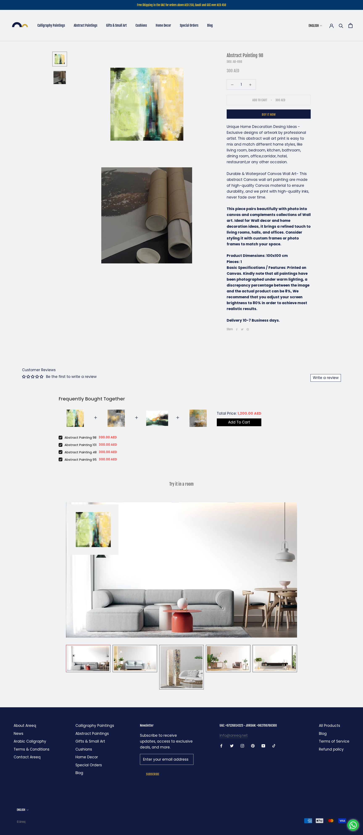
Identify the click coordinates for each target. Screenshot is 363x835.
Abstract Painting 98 (80, 437)
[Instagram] (242, 745)
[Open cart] (350, 25)
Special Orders (189, 25)
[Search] (341, 25)
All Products (329, 725)
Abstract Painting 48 (80, 452)
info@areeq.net (234, 735)
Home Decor (163, 25)
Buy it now (269, 115)
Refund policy (331, 749)
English (314, 26)
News (18, 733)
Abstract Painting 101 (80, 445)
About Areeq (25, 725)
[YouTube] (263, 745)
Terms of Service (334, 741)
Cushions (141, 25)
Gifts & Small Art (116, 25)
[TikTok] (274, 745)
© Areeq (21, 821)
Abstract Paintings (85, 25)
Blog (210, 25)
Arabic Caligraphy (30, 741)
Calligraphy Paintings (51, 25)
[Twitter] (242, 329)
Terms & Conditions (31, 749)
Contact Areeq (27, 757)
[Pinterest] (247, 329)
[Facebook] (236, 329)
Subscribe (152, 774)
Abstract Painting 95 (80, 459)
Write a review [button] (326, 377)
